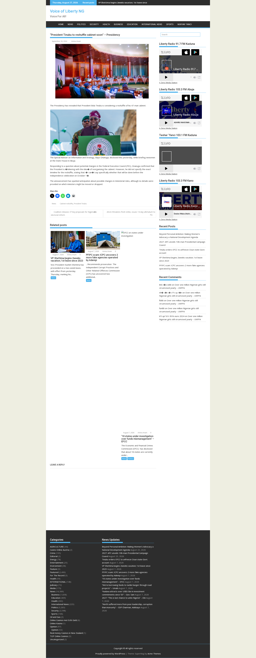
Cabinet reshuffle (66, 204)
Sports (169, 24)
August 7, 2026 (58, 255)
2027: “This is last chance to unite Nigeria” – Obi (124, 597)
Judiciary (53, 585)
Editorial (53, 556)
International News (152, 24)
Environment (56, 565)
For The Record (57, 575)
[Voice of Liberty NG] (52, 24)
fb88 (161, 300)
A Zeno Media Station (168, 82)
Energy (53, 559)
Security (94, 24)
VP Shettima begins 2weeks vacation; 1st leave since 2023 (125, 2)
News (70, 24)
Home (61, 24)
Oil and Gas (55, 617)
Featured (54, 572)
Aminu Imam (76, 41)
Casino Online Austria (59, 549)
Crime (52, 553)
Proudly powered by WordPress (110, 653)
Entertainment (56, 562)
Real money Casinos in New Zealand (66, 633)
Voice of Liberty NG (67, 11)
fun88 (161, 308)
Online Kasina (56, 623)
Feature (53, 569)
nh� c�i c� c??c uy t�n (170, 292)
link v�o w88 (165, 284)
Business (118, 24)
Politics (81, 24)
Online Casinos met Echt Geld (63, 620)
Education (132, 24)
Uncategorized (57, 639)
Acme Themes (154, 653)
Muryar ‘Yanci (185, 24)
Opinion (53, 626)
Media (53, 588)
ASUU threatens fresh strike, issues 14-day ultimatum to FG (131, 213)
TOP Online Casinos (59, 636)
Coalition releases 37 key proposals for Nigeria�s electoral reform (74, 213)
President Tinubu (80, 204)
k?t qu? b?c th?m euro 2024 (171, 316)
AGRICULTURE (57, 546)
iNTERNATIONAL (58, 581)
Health (106, 24)
